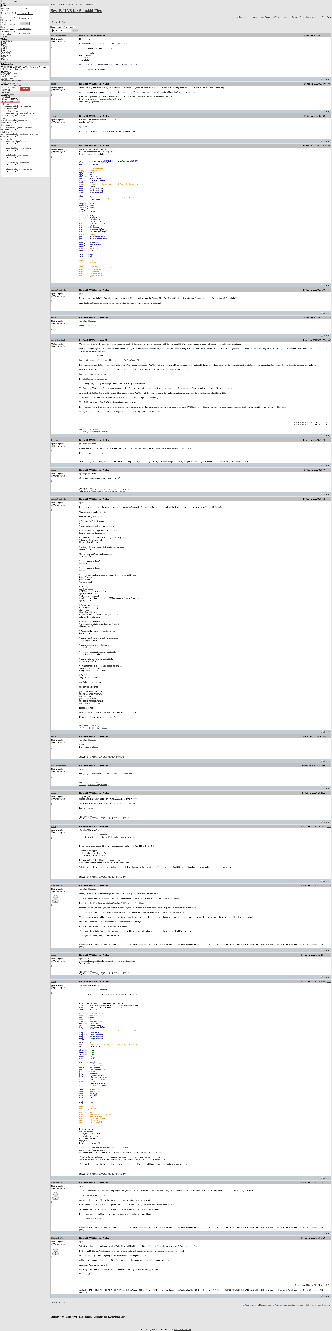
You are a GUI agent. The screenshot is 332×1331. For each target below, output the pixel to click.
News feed (4, 8)
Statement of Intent (7, 120)
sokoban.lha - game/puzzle (17, 155)
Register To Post (58, 22)
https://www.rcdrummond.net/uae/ (93, 374)
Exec (2, 57)
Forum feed (5, 11)
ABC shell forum (9, 76)
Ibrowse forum (8, 95)
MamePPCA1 (57, 885)
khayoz (54, 440)
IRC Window (5, 20)
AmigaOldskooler (59, 35)
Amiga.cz (4, 60)
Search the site (6, 137)
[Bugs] (15, 32)
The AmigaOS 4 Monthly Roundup (93, 432)
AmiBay (4, 50)
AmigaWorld (5, 55)
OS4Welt (4, 36)
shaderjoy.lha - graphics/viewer (19, 169)
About (2, 118)
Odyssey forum (8, 99)
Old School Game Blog (89, 429)
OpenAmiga (5, 34)
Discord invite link (7, 25)
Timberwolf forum (9, 109)
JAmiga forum (8, 97)
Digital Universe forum (11, 85)
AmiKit (3, 48)
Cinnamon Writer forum (12, 81)
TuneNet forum (8, 113)
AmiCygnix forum (9, 74)
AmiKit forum (8, 78)
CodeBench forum (10, 83)
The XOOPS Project (182, 1330)
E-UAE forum (8, 90)
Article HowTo (6, 132)
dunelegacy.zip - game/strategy (19, 162)
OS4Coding (5, 53)
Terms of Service (7, 123)
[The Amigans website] (10, 1)
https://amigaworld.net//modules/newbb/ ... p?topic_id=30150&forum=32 (109, 360)
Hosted (3, 62)
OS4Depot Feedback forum (13, 69)
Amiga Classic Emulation (82, 4)
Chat (2, 15)
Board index (55, 4)
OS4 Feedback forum (11, 67)
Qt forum (6, 104)
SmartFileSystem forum (12, 106)
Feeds (2, 6)
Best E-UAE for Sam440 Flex (76, 10)
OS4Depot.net (6, 32)
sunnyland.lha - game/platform (18, 148)
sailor (53, 84)
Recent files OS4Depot (9, 13)
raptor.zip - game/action (16, 141)
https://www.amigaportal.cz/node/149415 (106, 99)
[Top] (325, 79)
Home (2, 4)
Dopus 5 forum (8, 88)
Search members (6, 139)
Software (66, 4)
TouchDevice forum (10, 111)
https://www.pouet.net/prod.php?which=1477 (174, 448)
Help (2, 127)
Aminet (3, 43)
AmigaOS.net (6, 41)
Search (3, 134)
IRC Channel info (7, 18)
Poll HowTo (5, 130)
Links (2, 27)
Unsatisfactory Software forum (14, 116)
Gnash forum (7, 92)
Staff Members (6, 125)
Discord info (5, 22)
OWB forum (7, 102)
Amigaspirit (5, 46)
